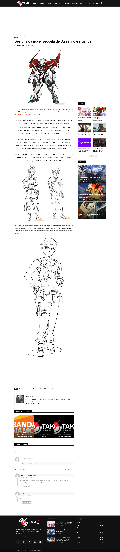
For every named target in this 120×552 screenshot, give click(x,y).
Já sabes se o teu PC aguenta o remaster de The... (98, 134)
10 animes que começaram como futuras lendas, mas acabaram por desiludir (63, 539)
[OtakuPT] (23, 3)
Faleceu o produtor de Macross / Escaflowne (64, 435)
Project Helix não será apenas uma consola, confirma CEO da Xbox (98, 150)
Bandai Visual (22, 388)
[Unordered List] (34, 464)
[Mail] (31, 403)
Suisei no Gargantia (36, 109)
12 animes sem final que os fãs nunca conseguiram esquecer (84, 119)
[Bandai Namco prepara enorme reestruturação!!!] (24, 426)
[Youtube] (97, 3)
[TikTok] (33, 403)
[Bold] (23, 464)
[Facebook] (85, 3)
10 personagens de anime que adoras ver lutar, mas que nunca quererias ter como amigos (91, 195)
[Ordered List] (32, 464)
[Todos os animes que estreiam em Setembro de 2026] (92, 210)
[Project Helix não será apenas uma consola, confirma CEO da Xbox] (99, 142)
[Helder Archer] (20, 399)
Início (15, 35)
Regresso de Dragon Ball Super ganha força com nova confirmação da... (98, 119)
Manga (19, 35)
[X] (93, 3)
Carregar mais (91, 155)
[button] (101, 3)
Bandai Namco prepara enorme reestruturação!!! (24, 435)
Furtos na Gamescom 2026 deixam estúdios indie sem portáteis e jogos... (84, 150)
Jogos (24, 432)
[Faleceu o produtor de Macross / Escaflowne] (64, 426)
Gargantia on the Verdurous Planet (35, 388)
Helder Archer (20, 45)
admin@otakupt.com (27, 537)
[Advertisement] (60, 20)
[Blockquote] (36, 464)
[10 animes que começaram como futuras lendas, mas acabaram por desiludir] (51, 539)
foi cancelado (29, 114)
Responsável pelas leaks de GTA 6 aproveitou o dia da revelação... (84, 134)
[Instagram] (89, 3)
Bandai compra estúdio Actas (44, 435)
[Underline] (27, 464)
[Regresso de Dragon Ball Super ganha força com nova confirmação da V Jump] (99, 111)
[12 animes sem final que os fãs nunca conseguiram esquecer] (84, 111)
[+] (39, 463)
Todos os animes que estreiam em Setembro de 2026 (90, 215)
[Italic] (25, 464)
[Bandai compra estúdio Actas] (44, 426)
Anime (44, 432)
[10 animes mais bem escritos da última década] (92, 174)
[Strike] (30, 464)
